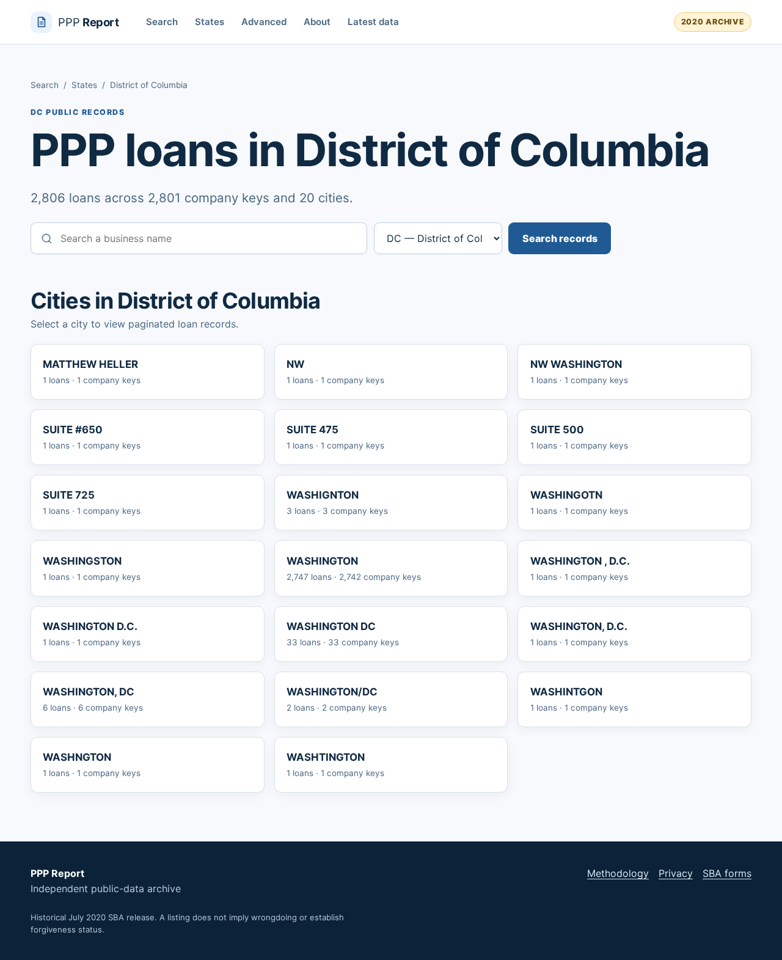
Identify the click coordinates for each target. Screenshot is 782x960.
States (209, 21)
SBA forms (727, 873)
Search (162, 21)
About (317, 21)
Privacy (676, 873)
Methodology (618, 873)
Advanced (264, 21)
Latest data (373, 21)
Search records (559, 238)
